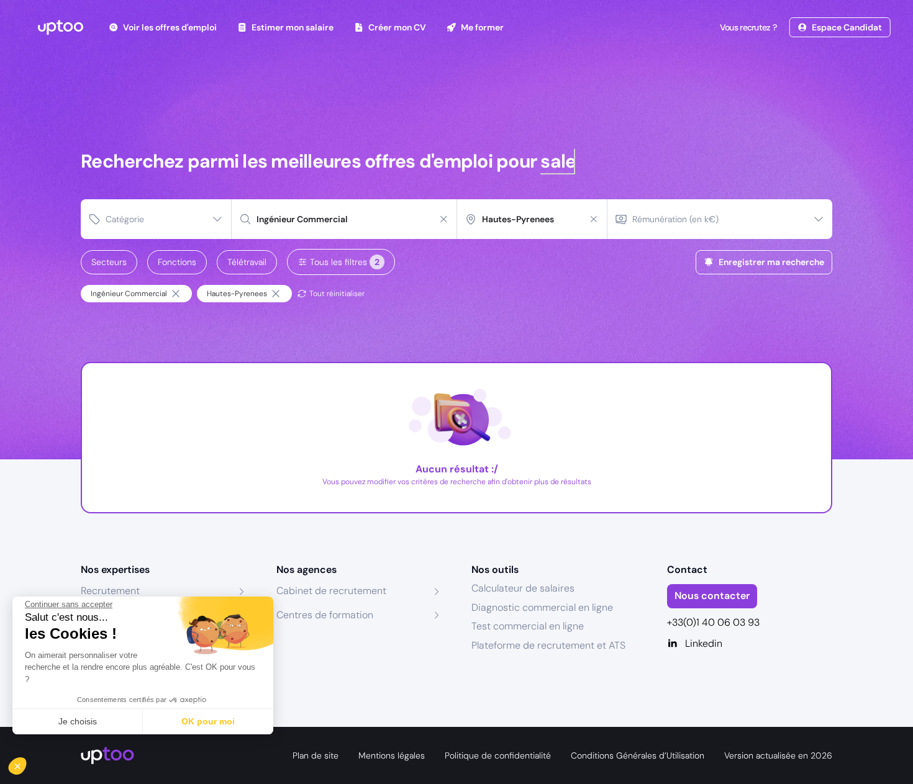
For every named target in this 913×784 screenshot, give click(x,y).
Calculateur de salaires (523, 588)
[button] (26, 763)
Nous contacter (712, 595)
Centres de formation (324, 614)
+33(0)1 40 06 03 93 (713, 622)
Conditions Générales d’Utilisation (637, 755)
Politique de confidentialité (498, 755)
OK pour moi (208, 721)
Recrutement (110, 590)
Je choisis (77, 721)
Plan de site (315, 755)
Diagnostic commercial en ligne (542, 607)
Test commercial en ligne (527, 626)
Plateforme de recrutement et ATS (548, 645)
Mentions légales (391, 755)
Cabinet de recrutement (331, 590)
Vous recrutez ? (748, 27)
